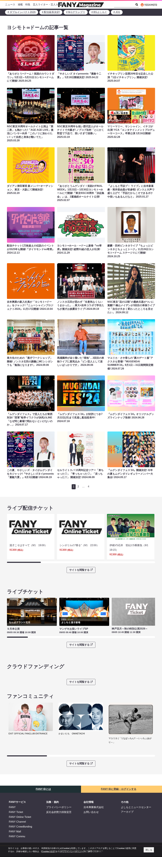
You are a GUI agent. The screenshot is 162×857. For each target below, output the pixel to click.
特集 (27, 4)
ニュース (10, 4)
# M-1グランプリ (75, 12)
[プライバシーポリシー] (73, 851)
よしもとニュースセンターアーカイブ (136, 809)
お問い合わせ (91, 812)
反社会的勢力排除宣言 (59, 812)
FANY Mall (15, 831)
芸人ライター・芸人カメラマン (50, 4)
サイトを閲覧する (79, 570)
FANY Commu (17, 836)
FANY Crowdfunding (20, 826)
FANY (12, 807)
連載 (20, 4)
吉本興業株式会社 (94, 807)
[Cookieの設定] (48, 851)
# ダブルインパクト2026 (22, 12)
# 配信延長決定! (51, 12)
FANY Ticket (16, 812)
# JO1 (116, 12)
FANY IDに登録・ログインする (118, 789)
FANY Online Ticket (20, 817)
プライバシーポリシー (59, 807)
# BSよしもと (99, 12)
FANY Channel (17, 821)
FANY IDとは (43, 789)
